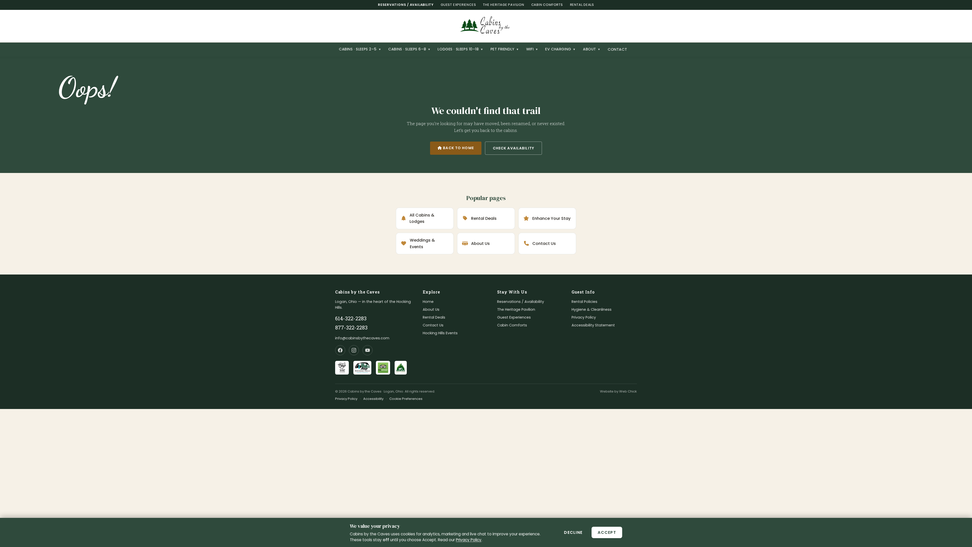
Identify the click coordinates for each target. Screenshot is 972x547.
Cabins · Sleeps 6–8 (409, 49)
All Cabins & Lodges (422, 218)
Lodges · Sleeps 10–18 (460, 49)
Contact (617, 49)
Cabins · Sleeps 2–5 (360, 49)
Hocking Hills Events (440, 333)
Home (428, 301)
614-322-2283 (351, 318)
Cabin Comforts (547, 4)
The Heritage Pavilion (503, 4)
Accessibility (373, 398)
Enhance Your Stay (551, 218)
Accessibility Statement (593, 325)
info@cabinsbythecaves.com (362, 338)
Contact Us (544, 243)
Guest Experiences (458, 4)
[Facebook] (340, 350)
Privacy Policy (468, 539)
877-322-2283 (351, 327)
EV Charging (560, 49)
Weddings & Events (422, 243)
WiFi (532, 49)
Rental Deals (582, 4)
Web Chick (628, 391)
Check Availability (517, 148)
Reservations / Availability (406, 4)
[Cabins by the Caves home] (486, 26)
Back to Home (458, 147)
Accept (607, 532)
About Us (480, 243)
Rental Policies (584, 301)
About (591, 49)
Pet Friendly (505, 49)
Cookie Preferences (405, 398)
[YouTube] (367, 350)
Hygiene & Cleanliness (592, 309)
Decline (573, 532)
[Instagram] (354, 350)
